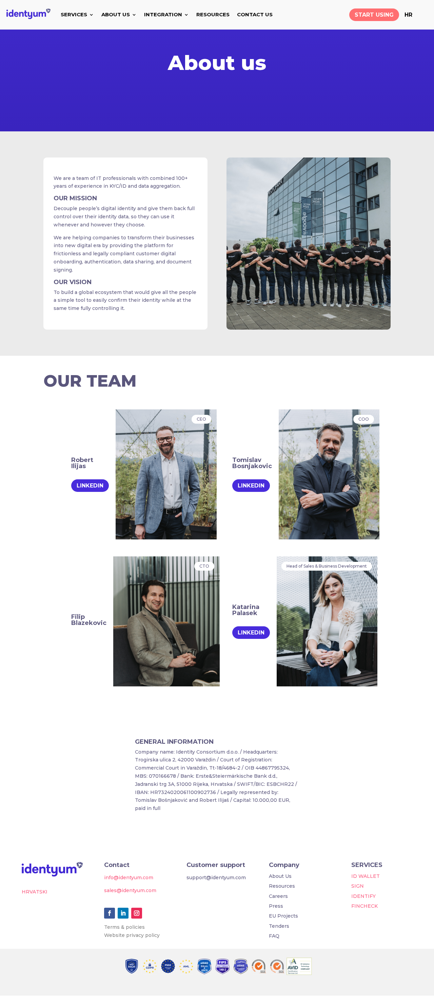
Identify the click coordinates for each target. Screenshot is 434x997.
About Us (280, 876)
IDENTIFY (363, 896)
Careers (278, 896)
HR (408, 15)
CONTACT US (255, 14)
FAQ (274, 936)
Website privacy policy (132, 935)
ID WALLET (365, 876)
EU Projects (283, 916)
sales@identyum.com (130, 890)
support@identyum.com (216, 877)
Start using (374, 15)
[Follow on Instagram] (136, 913)
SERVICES (74, 14)
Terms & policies (124, 927)
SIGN (357, 886)
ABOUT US (115, 14)
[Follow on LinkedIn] (123, 913)
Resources (282, 886)
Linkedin (90, 485)
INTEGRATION (163, 14)
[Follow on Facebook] (109, 913)
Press (276, 906)
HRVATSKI (34, 892)
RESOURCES (213, 14)
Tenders (279, 926)
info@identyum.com (128, 877)
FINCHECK (364, 906)
